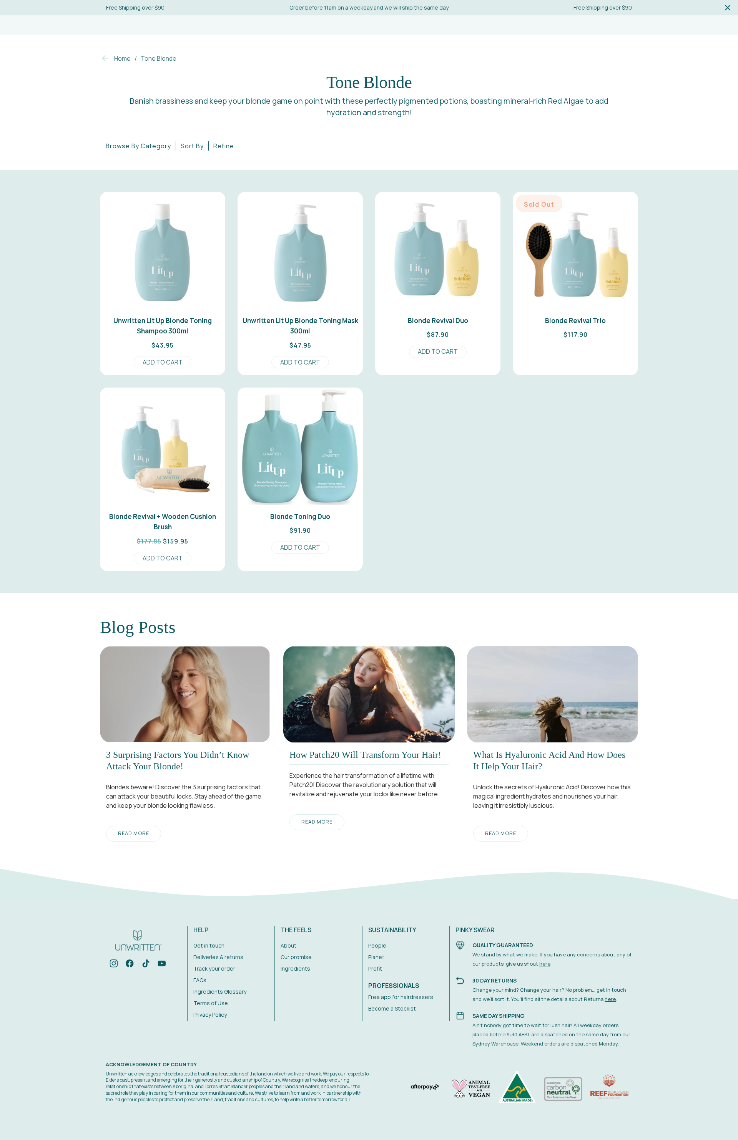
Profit (375, 968)
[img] (114, 964)
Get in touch (208, 945)
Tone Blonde (158, 58)
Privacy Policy (210, 1014)
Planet (376, 957)
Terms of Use (210, 1003)
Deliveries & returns (218, 957)
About (288, 945)
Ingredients (295, 968)
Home (122, 58)
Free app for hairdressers (400, 997)
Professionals (393, 985)
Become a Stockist (392, 1008)
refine (223, 146)
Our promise (296, 957)
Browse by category (138, 146)
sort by (192, 146)
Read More (133, 833)
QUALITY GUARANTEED (502, 945)
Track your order (214, 968)
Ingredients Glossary (219, 991)
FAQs (199, 980)
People (377, 945)
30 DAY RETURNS (494, 980)
